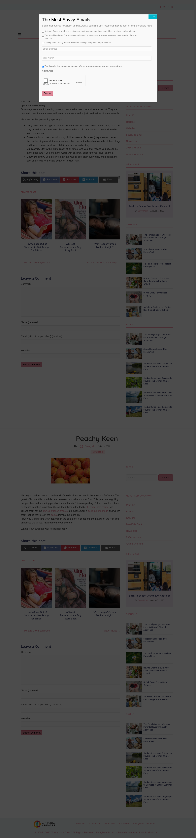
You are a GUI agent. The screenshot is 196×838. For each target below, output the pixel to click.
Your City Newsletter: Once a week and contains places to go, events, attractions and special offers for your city (90, 36)
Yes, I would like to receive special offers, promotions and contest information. (83, 66)
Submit (47, 93)
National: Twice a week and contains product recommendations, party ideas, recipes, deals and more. (90, 31)
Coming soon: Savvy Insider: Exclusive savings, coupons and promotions (77, 42)
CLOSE (153, 17)
